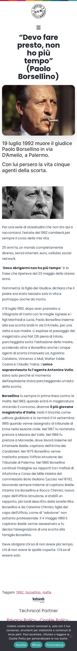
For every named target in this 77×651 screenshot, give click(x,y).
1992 (20, 592)
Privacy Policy (21, 620)
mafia (47, 592)
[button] (38, 27)
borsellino (33, 592)
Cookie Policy (54, 620)
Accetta (21, 644)
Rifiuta (36, 644)
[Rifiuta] (70, 636)
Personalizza (55, 644)
